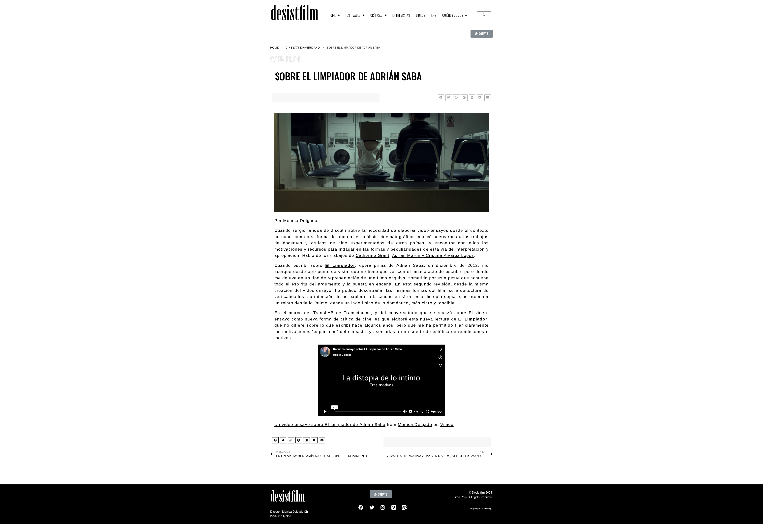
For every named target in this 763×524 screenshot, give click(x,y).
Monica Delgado (415, 424)
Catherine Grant (372, 255)
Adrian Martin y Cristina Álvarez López (433, 255)
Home (274, 47)
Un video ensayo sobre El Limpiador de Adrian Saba (329, 424)
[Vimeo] (394, 507)
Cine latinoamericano (303, 47)
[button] (482, 34)
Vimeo (447, 424)
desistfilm (294, 15)
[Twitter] (372, 507)
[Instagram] (383, 507)
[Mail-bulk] (405, 507)
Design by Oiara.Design (480, 508)
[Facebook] (361, 507)
